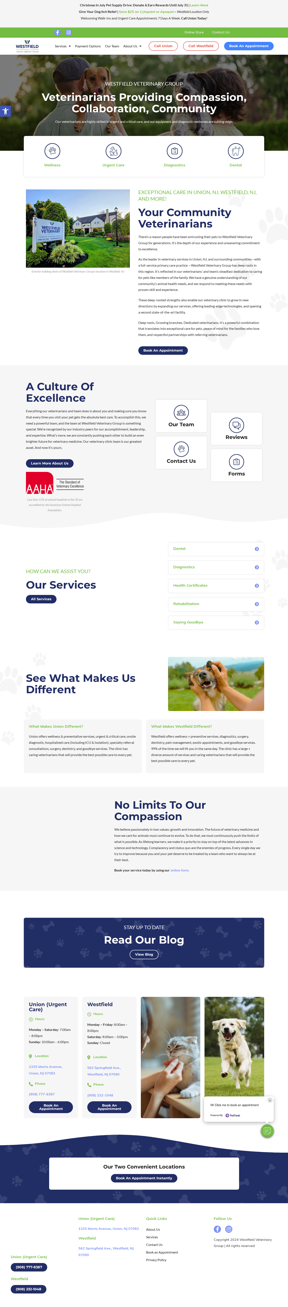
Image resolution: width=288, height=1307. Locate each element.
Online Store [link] (194, 32)
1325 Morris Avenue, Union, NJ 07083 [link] (108, 1229)
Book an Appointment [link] (162, 1252)
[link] (5, 111)
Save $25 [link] (146, 12)
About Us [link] (130, 46)
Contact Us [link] (221, 32)
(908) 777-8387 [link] (42, 1094)
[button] (267, 1130)
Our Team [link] (112, 46)
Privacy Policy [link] (156, 1260)
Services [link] (61, 46)
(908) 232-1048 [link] (100, 1095)
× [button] (270, 1100)
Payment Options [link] (88, 46)
